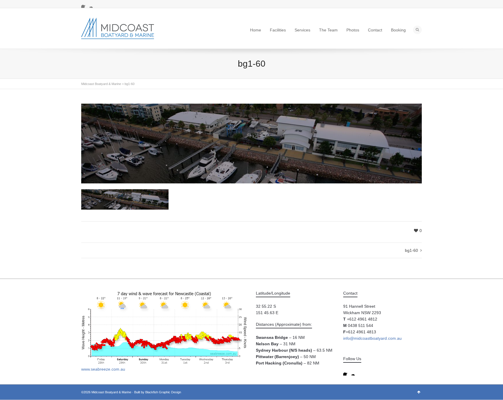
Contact (375, 30)
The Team (328, 30)
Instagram (93, 4)
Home (255, 30)
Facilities (278, 30)
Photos (352, 30)
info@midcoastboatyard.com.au (372, 338)
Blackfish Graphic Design (163, 392)
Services (302, 30)
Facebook (84, 4)
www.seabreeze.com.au (103, 369)
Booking (398, 30)
